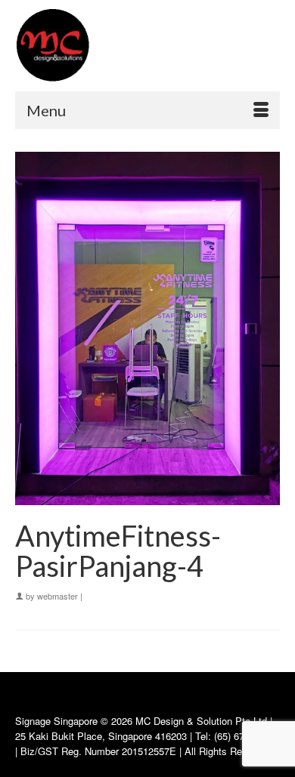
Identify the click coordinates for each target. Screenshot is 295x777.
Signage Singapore (56, 721)
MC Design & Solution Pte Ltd (202, 721)
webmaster (57, 596)
